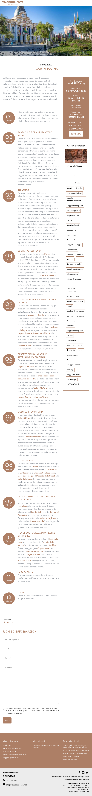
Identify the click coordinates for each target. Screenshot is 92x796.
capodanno (71, 230)
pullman (70, 316)
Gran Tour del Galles (9, 751)
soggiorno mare (73, 375)
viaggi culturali (73, 225)
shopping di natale (74, 345)
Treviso (70, 360)
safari (81, 350)
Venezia (80, 255)
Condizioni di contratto (69, 776)
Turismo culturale (74, 264)
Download (76, 134)
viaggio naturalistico (75, 301)
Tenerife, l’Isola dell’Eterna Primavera (75, 753)
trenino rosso (72, 355)
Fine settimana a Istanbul (71, 756)
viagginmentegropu (75, 206)
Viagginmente (72, 274)
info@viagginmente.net (16, 785)
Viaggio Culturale (74, 365)
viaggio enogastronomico (74, 199)
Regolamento (56, 776)
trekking (70, 370)
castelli (70, 335)
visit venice (71, 235)
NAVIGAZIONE (73, 384)
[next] (76, 175)
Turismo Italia (72, 240)
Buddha (79, 188)
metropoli (80, 360)
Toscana (70, 260)
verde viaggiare (73, 211)
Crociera (80, 316)
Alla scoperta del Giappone (12, 748)
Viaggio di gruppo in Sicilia (11, 758)
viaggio (70, 188)
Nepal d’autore (7, 745)
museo (69, 284)
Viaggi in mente (16, 3)
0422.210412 (11, 780)
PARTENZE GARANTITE (72, 290)
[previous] (75, 175)
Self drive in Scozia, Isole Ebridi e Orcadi (76, 750)
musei (69, 306)
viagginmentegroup (75, 331)
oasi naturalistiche (74, 193)
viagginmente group (75, 269)
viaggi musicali (73, 215)
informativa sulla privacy (14, 713)
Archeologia (72, 321)
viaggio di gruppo (74, 245)
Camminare (71, 340)
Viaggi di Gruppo (74, 279)
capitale (70, 255)
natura (69, 220)
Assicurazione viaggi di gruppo (79, 779)
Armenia (70, 326)
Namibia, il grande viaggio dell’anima (14, 754)
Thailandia (71, 350)
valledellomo (72, 250)
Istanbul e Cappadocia (70, 759)
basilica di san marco (75, 311)
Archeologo (71, 380)
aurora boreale (73, 296)
